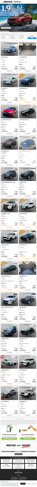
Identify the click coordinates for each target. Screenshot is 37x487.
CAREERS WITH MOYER (23, 478)
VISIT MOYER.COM (18, 454)
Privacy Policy (17, 485)
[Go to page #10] (22, 32)
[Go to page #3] (14, 32)
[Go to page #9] (21, 32)
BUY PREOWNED (14, 477)
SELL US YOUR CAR (22, 477)
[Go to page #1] (12, 32)
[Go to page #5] (16, 32)
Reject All (28, 483)
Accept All (23, 483)
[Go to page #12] (24, 32)
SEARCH (32, 38)
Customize (33, 483)
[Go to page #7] (19, 32)
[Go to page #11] (23, 32)
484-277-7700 (18, 472)
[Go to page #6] (17, 32)
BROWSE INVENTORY (14, 478)
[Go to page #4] (15, 32)
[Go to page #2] (13, 32)
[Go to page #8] (20, 32)
